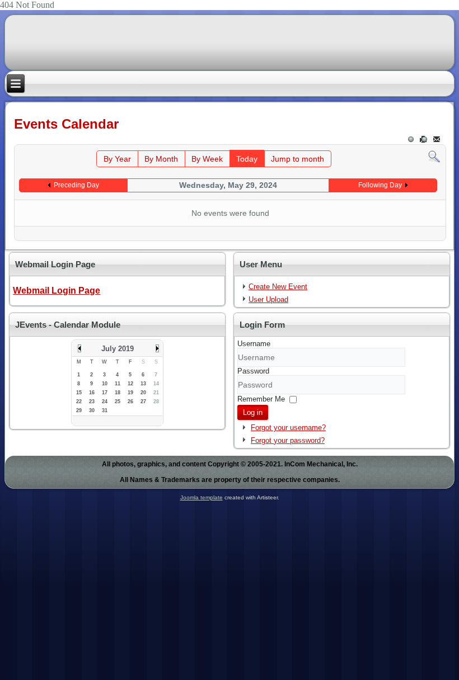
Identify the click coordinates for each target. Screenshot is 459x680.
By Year (117, 158)
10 (104, 383)
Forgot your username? (288, 427)
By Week (207, 158)
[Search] (434, 156)
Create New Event (278, 286)
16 (92, 392)
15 (79, 392)
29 (79, 410)
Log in (253, 412)
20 (143, 392)
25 (117, 401)
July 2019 (117, 348)
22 (79, 401)
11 (117, 383)
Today (246, 158)
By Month (161, 158)
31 (104, 410)
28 (156, 401)
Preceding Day (76, 185)
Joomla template (201, 497)
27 (143, 401)
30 (92, 410)
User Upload (268, 299)
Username (253, 343)
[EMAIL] (437, 139)
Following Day (380, 185)
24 (104, 401)
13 (143, 383)
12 (130, 383)
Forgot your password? (288, 440)
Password (253, 371)
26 (130, 401)
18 (117, 392)
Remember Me (261, 399)
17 (104, 392)
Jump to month (297, 158)
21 (156, 392)
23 (92, 401)
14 (156, 383)
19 (130, 392)
